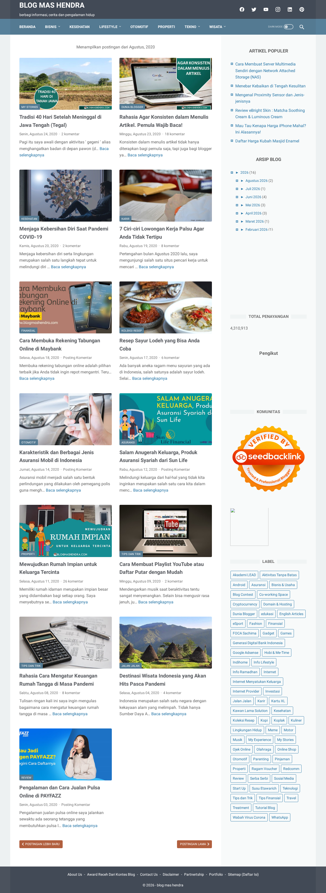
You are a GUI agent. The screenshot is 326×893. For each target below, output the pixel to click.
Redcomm (291, 769)
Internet (270, 672)
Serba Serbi (259, 779)
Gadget (268, 633)
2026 (244, 172)
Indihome (240, 662)
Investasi (272, 691)
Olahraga (263, 750)
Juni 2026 (253, 197)
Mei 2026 (253, 205)
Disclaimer (171, 874)
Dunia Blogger (132, 107)
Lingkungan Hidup (247, 730)
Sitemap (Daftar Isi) (243, 874)
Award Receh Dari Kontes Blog (111, 874)
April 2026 (254, 213)
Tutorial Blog (265, 808)
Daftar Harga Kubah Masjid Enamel (267, 141)
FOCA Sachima (244, 633)
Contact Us (149, 874)
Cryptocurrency (245, 604)
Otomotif (139, 27)
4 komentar (172, 693)
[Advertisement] (268, 272)
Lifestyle (108, 27)
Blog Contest (243, 594)
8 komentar (170, 246)
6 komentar (170, 358)
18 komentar (175, 134)
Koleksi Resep (131, 330)
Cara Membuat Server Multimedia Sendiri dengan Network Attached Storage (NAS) (265, 70)
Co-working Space (273, 594)
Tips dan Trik (131, 554)
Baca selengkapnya (145, 155)
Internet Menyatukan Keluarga (257, 682)
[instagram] (277, 9)
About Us (74, 874)
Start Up (239, 788)
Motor (288, 730)
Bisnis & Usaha (283, 585)
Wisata (215, 27)
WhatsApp (279, 817)
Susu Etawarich (264, 788)
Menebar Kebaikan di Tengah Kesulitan (270, 86)
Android (239, 585)
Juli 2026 (253, 189)
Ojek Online (241, 750)
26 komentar (73, 581)
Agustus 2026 (257, 181)
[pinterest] (301, 9)
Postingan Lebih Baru (42, 844)
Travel (291, 798)
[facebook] (241, 9)
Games (286, 633)
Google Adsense (245, 653)
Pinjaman (282, 759)
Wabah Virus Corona (249, 817)
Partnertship (194, 874)
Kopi (264, 721)
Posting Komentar (77, 358)
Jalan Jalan (130, 666)
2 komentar (70, 134)
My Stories (29, 107)
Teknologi (290, 788)
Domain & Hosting (277, 604)
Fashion (255, 623)
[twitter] (253, 9)
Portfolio (216, 874)
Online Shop (286, 750)
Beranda (27, 27)
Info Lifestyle (264, 662)
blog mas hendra (52, 5)
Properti (166, 27)
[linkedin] (289, 9)
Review (26, 777)
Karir (125, 219)
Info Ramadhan (245, 672)
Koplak (279, 721)
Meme (273, 730)
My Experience (259, 740)
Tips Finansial (269, 798)
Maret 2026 (255, 221)
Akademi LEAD (244, 575)
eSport (238, 623)
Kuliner (296, 721)
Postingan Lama (193, 844)
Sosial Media (284, 779)
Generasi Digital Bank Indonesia (258, 643)
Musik (237, 740)
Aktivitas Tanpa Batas (279, 575)
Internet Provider (246, 691)
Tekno (190, 27)
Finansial (28, 330)
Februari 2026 (257, 229)
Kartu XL (278, 701)
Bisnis (51, 27)
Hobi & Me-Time (276, 653)
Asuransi (128, 442)
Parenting (261, 759)
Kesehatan (80, 27)
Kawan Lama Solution (250, 711)
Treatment (241, 808)
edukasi (267, 614)
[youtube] (265, 9)
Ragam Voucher (264, 769)
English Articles (291, 614)
